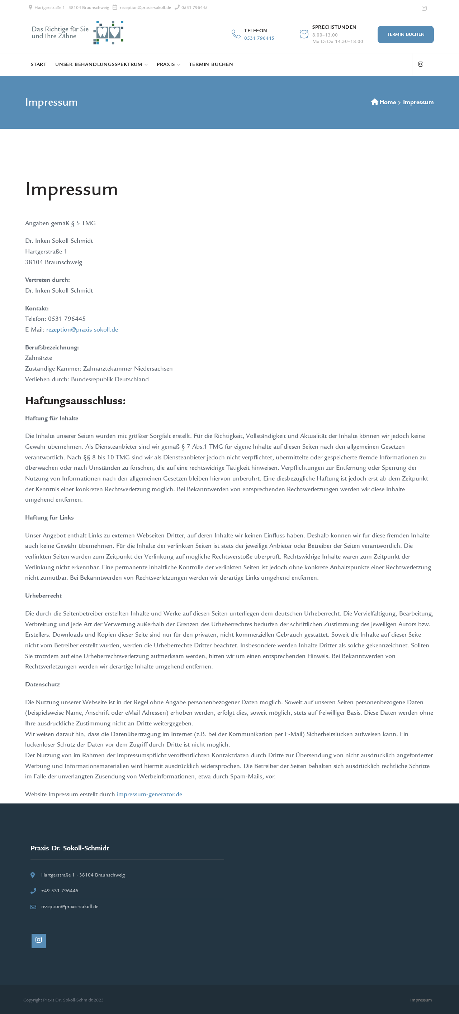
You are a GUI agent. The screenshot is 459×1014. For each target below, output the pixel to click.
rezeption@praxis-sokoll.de (145, 7)
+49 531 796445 (60, 891)
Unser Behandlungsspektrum (98, 64)
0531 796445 (194, 7)
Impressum (421, 1000)
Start (39, 64)
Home (387, 102)
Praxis (166, 64)
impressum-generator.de (149, 794)
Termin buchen (406, 34)
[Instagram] (424, 8)
